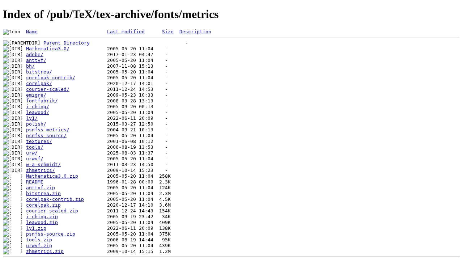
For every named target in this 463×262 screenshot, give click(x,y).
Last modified (126, 31)
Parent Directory (66, 43)
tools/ (34, 147)
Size (168, 31)
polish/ (36, 124)
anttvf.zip (40, 187)
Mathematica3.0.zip (52, 176)
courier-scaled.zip (52, 211)
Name (32, 31)
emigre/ (36, 95)
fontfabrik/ (42, 100)
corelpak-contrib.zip (55, 199)
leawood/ (37, 112)
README (34, 182)
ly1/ (32, 118)
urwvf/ (34, 158)
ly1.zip (36, 228)
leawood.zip (42, 222)
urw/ (32, 153)
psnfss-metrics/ (47, 129)
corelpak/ (39, 83)
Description (195, 31)
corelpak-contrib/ (50, 77)
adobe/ (34, 54)
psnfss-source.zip (50, 234)
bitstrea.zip (43, 193)
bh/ (30, 66)
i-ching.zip (42, 216)
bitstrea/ (39, 72)
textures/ (39, 141)
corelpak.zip (43, 205)
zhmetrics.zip (45, 251)
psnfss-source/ (46, 135)
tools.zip (39, 239)
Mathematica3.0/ (47, 48)
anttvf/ (36, 60)
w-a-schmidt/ (43, 164)
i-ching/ (37, 106)
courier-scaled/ (47, 89)
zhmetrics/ (40, 170)
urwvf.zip (39, 245)
